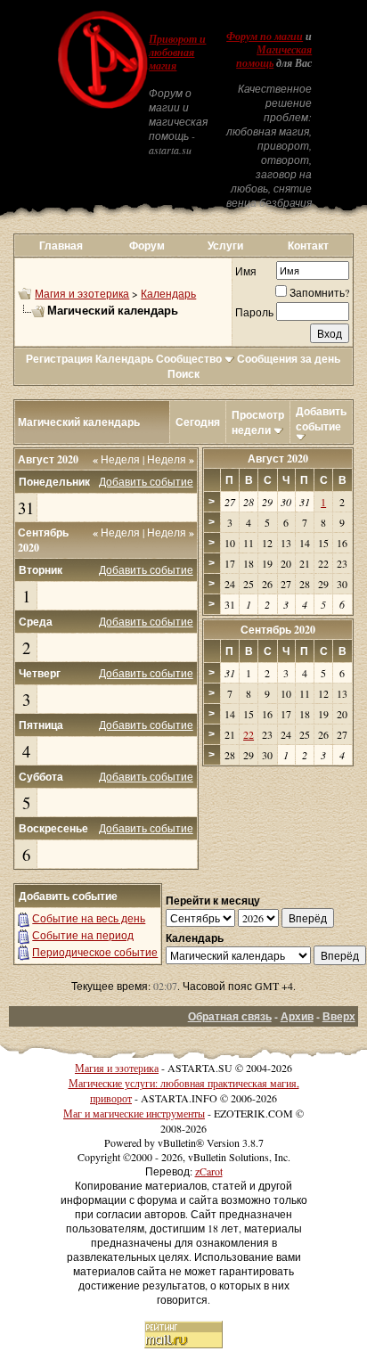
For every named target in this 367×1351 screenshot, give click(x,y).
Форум (147, 245)
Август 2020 (278, 458)
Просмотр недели (258, 422)
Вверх (338, 1016)
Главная (61, 245)
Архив (297, 1016)
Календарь (168, 293)
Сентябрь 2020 (278, 629)
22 (248, 734)
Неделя (116, 459)
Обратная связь (230, 1016)
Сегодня (197, 422)
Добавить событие (321, 419)
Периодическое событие (95, 952)
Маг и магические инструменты (134, 1113)
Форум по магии (264, 36)
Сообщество (189, 358)
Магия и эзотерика (82, 293)
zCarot (209, 1171)
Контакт (308, 245)
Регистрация (59, 358)
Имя (246, 271)
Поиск (183, 373)
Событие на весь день (88, 918)
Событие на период (83, 935)
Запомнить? (319, 292)
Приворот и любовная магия (177, 52)
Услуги (225, 245)
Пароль (254, 312)
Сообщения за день (288, 358)
